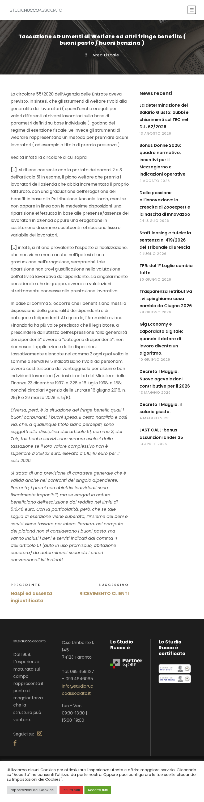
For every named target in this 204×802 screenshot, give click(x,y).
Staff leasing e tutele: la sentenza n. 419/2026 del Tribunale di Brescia (165, 240)
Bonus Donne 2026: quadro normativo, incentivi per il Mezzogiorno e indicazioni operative (162, 159)
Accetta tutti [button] (98, 789)
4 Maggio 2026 (154, 418)
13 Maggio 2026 (155, 392)
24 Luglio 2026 (154, 220)
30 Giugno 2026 (155, 279)
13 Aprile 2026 (153, 443)
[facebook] (15, 743)
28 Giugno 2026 (155, 312)
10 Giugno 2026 (154, 359)
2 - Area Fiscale (102, 55)
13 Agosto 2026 (155, 133)
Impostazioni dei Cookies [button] (32, 789)
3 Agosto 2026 (154, 180)
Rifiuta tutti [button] (71, 789)
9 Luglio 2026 (153, 253)
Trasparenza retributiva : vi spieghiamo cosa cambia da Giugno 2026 (165, 298)
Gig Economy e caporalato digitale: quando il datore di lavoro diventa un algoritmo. (161, 338)
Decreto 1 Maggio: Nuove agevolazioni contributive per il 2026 (164, 378)
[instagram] (39, 733)
